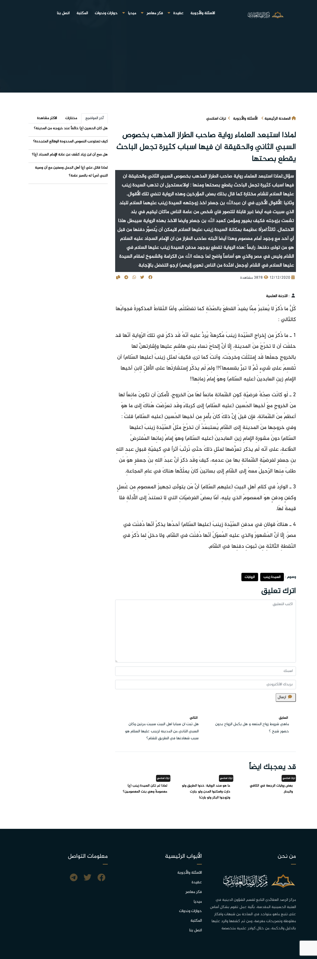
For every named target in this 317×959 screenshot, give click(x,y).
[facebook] (101, 878)
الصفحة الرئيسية (277, 118)
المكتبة (82, 13)
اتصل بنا (63, 13)
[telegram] (73, 878)
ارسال (282, 697)
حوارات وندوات (106, 13)
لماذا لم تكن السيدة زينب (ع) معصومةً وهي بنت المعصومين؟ (145, 788)
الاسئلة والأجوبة (202, 13)
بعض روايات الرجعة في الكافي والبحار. (271, 788)
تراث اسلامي (216, 118)
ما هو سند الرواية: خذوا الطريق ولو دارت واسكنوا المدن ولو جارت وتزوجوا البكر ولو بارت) (206, 791)
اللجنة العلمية (277, 296)
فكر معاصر (155, 13)
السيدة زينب (272, 577)
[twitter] (87, 878)
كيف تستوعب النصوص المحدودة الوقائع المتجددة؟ (70, 141)
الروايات (250, 577)
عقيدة (178, 13)
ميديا (132, 13)
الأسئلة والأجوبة (245, 118)
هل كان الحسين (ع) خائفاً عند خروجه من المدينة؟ (71, 128)
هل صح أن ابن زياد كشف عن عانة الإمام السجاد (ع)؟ (70, 154)
